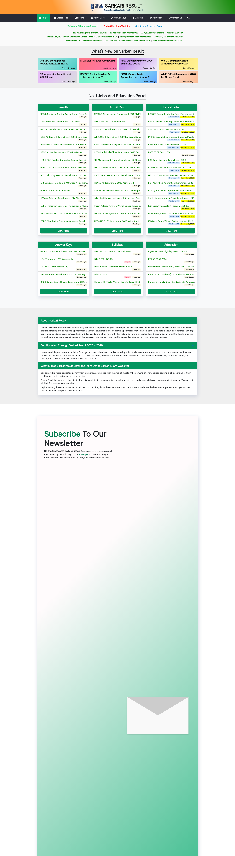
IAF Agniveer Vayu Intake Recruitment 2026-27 (143, 32)
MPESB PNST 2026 (157, 260)
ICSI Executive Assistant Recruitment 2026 (168, 207)
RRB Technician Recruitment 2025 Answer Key (63, 275)
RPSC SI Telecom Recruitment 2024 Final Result (64, 199)
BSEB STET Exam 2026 (159, 153)
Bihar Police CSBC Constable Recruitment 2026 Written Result (71, 214)
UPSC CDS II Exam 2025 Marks (55, 191)
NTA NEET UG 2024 (103, 260)
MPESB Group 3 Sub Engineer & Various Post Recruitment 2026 (179, 138)
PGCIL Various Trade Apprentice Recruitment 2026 (173, 122)
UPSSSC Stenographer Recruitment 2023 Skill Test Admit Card (124, 115)
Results (80, 17)
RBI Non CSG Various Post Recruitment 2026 (112, 40)
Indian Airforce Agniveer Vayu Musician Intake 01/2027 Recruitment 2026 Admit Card (135, 207)
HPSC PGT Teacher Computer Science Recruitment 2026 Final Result (74, 161)
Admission (157, 17)
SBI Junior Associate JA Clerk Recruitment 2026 (171, 199)
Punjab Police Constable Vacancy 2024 (113, 267)
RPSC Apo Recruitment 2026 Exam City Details (117, 130)
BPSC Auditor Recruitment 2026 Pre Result (61, 153)
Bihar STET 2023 (102, 275)
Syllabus (138, 17)
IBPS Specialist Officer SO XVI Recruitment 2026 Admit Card (123, 168)
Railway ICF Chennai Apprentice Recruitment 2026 (172, 191)
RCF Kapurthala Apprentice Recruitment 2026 (170, 184)
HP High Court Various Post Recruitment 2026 (170, 176)
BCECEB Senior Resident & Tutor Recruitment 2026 (173, 115)
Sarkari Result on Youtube (116, 26)
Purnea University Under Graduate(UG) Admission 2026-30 (176, 283)
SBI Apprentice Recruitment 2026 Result (60, 122)
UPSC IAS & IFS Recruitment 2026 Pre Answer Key (65, 252)
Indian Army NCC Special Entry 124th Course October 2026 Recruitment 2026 (64, 36)
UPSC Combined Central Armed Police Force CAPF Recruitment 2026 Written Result (82, 115)
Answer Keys (119, 17)
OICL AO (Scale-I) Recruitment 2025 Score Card (64, 138)
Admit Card (99, 17)
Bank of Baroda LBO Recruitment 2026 (167, 145)
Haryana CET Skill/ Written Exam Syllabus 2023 (117, 283)
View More (171, 230)
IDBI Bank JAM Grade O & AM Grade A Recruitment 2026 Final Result (74, 184)
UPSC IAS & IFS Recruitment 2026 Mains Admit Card (119, 222)
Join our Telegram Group (150, 26)
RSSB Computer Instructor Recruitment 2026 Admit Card (122, 176)
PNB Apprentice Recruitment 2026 (117, 36)
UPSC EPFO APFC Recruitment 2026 (166, 130)
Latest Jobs (62, 17)
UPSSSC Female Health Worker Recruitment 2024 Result (68, 130)
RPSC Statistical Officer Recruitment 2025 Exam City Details (123, 153)
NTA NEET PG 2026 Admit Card (109, 122)
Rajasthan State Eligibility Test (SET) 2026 (168, 252)
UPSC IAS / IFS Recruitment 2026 (149, 36)
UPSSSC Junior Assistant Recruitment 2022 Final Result (67, 168)
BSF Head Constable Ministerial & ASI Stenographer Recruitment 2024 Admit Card (134, 191)
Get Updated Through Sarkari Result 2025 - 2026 (72, 345)
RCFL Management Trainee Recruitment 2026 (170, 214)
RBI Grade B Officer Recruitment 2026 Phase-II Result (67, 145)
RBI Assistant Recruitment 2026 (105, 32)
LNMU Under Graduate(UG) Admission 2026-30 (171, 267)
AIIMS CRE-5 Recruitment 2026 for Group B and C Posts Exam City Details (130, 138)
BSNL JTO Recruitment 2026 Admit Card (114, 184)
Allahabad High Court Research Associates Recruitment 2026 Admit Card (129, 199)
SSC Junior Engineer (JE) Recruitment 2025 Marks (65, 176)
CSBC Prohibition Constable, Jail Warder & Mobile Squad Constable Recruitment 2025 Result (85, 207)
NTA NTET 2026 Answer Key (54, 267)
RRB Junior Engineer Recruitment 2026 (71, 32)
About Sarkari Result (53, 320)
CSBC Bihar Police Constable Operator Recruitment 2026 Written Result (76, 222)
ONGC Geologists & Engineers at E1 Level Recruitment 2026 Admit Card (129, 145)
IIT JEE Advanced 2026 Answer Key (58, 260)
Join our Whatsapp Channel (83, 26)
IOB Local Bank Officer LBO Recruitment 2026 (170, 222)
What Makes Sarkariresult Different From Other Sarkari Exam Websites (85, 366)
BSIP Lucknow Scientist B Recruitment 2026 (169, 168)
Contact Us (176, 17)
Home (44, 17)
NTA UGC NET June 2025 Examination (112, 252)
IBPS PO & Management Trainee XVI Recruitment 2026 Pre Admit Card (128, 214)
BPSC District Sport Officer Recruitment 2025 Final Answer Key (71, 283)
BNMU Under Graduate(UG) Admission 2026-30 (171, 275)
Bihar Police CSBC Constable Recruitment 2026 (68, 40)
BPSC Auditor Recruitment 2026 (149, 40)
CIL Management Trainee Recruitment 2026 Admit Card (121, 161)
